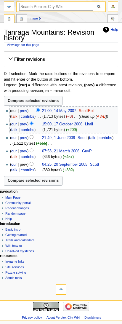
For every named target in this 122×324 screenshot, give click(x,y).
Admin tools (13, 278)
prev (23, 111)
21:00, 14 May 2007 (59, 111)
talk (14, 116)
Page (9, 19)
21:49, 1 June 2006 (58, 138)
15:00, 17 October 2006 (62, 124)
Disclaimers (92, 317)
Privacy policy (32, 317)
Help (114, 30)
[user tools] (113, 6)
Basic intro (12, 229)
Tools (113, 19)
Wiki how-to (13, 246)
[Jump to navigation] (9, 6)
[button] (61, 59)
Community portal (17, 203)
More (34, 18)
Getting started (16, 235)
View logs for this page (23, 45)
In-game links (15, 261)
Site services (14, 267)
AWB (101, 116)
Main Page (12, 197)
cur (14, 124)
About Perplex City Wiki (63, 317)
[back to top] (61, 289)
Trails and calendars (20, 240)
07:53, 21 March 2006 (60, 151)
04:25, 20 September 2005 (64, 164)
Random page (15, 213)
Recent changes (17, 208)
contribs (27, 116)
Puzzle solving (15, 272)
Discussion (22, 19)
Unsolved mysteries (19, 251)
